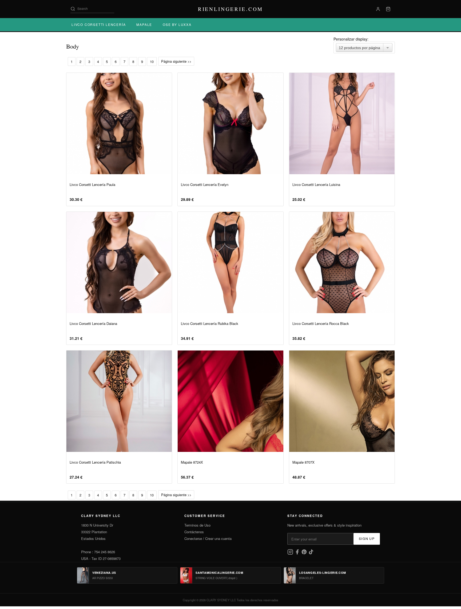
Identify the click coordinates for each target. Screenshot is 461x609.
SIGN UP (367, 538)
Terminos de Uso (197, 525)
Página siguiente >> (176, 61)
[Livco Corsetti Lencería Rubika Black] (230, 262)
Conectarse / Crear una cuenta (208, 538)
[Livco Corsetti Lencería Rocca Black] (342, 262)
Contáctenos (194, 531)
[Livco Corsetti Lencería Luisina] (342, 123)
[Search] (72, 8)
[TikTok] (311, 553)
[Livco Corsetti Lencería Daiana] (119, 262)
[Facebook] (297, 553)
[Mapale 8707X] (342, 401)
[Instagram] (290, 553)
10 (152, 61)
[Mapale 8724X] (230, 401)
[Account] (378, 9)
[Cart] (388, 9)
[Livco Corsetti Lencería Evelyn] (230, 123)
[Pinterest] (304, 553)
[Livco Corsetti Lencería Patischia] (119, 401)
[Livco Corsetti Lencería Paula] (119, 123)
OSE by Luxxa (177, 24)
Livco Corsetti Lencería (98, 24)
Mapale (144, 24)
